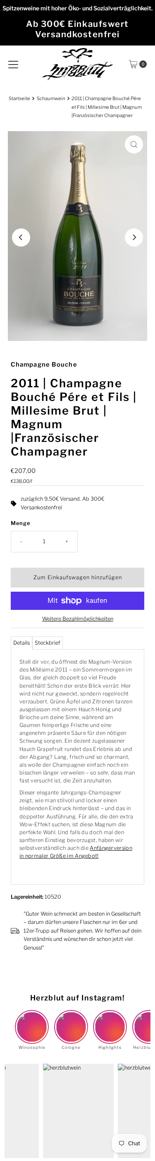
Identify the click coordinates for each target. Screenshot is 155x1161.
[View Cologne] (71, 1020)
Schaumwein (51, 98)
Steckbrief (47, 643)
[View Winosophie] (32, 1020)
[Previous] (21, 237)
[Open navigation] (13, 64)
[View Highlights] (110, 1020)
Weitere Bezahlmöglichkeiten (77, 619)
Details (21, 643)
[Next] (134, 237)
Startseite (19, 98)
